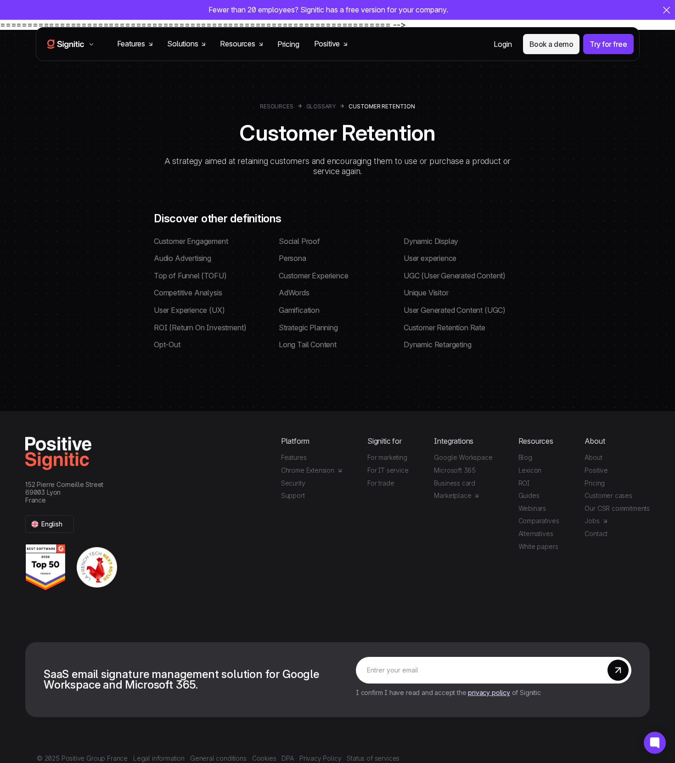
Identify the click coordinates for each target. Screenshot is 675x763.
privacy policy (489, 692)
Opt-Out (167, 344)
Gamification (299, 310)
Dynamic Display (431, 241)
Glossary (321, 106)
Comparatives (538, 521)
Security (293, 483)
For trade (380, 483)
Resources (276, 106)
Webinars (532, 508)
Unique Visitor (426, 292)
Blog (525, 457)
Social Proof (299, 241)
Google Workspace (463, 457)
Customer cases (608, 495)
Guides (529, 495)
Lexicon (530, 470)
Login (503, 44)
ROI (523, 483)
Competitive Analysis (188, 292)
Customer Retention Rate (444, 327)
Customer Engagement (191, 241)
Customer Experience (314, 275)
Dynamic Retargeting (438, 344)
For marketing (387, 457)
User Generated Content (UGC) (455, 310)
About (593, 457)
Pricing (288, 44)
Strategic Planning (308, 327)
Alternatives (535, 533)
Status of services (373, 758)
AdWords (294, 292)
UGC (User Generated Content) (455, 275)
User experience (430, 258)
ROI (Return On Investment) (200, 327)
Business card (454, 483)
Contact (596, 533)
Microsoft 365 (455, 470)
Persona (292, 258)
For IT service (387, 470)
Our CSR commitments (617, 508)
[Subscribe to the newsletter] (618, 670)
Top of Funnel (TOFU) (190, 275)
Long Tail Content (308, 344)
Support (293, 495)
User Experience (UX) (189, 310)
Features (294, 457)
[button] (49, 524)
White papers (538, 546)
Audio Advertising (182, 258)
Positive (596, 470)
